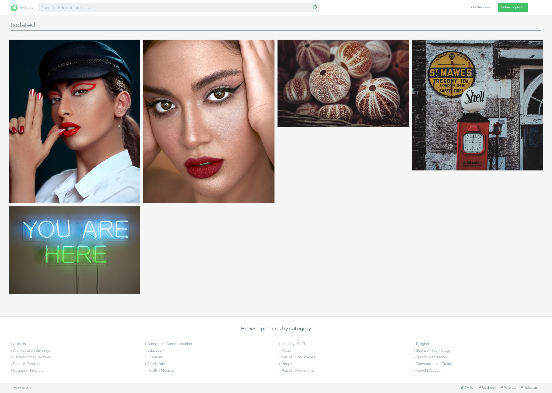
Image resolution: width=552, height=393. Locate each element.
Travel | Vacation (429, 370)
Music (286, 350)
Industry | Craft (293, 344)
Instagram (531, 387)
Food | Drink (156, 364)
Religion (422, 344)
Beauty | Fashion (26, 364)
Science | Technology (433, 350)
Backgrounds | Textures (32, 357)
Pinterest (510, 387)
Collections (482, 7)
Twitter (469, 387)
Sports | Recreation (431, 357)
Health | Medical (160, 370)
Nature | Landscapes (298, 357)
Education (155, 350)
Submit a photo (513, 7)
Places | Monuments (298, 370)
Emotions (155, 357)
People (287, 364)
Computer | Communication (169, 344)
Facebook (489, 387)
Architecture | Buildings (31, 350)
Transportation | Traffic (434, 364)
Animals (19, 344)
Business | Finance (28, 370)
